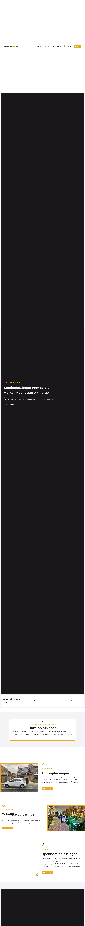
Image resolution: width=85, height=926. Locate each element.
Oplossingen (47, 46)
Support (59, 46)
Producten (38, 46)
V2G (54, 46)
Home (31, 46)
